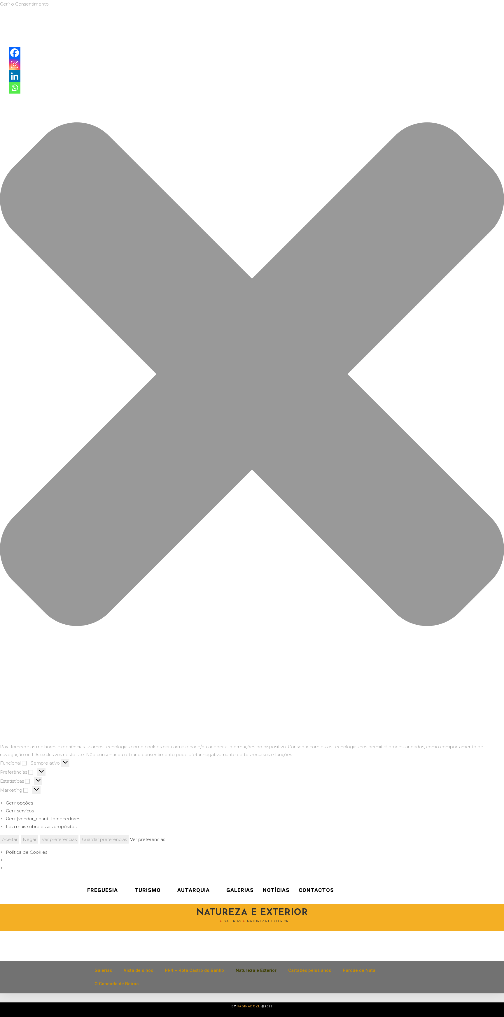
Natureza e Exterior (268, 921)
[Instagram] (14, 64)
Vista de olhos (138, 970)
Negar (29, 839)
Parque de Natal (360, 970)
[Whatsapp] (14, 88)
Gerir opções (19, 803)
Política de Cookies (26, 852)
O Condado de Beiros (116, 983)
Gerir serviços (20, 811)
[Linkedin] (14, 76)
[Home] (216, 921)
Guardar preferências (104, 839)
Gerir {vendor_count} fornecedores (43, 818)
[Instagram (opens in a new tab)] (425, 890)
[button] (252, 375)
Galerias (103, 970)
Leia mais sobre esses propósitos (41, 826)
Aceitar (10, 839)
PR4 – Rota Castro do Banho (194, 970)
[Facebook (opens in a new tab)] (417, 890)
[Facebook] (14, 53)
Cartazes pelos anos (309, 970)
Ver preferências (59, 839)
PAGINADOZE (248, 1006)
